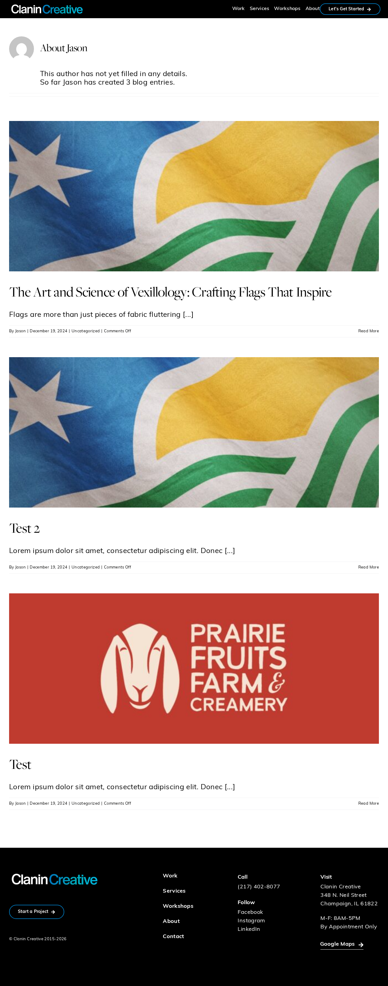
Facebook (250, 912)
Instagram (251, 921)
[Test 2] (194, 432)
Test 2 (24, 527)
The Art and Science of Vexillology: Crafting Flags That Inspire (170, 291)
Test (20, 764)
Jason (20, 331)
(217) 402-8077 (259, 887)
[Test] (194, 668)
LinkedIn (249, 929)
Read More (368, 331)
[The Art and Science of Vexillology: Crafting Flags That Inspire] (194, 196)
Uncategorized (86, 331)
